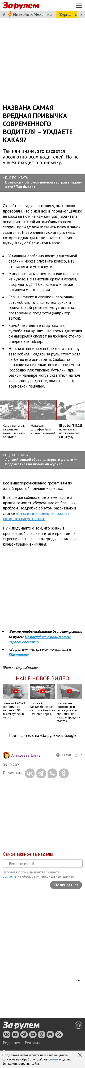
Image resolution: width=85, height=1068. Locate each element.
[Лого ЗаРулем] (21, 6)
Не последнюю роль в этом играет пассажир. (39, 639)
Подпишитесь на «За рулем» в (42, 735)
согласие (10, 876)
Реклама (32, 1042)
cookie (53, 1059)
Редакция (11, 1042)
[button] (80, 1055)
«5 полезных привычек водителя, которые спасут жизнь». (38, 516)
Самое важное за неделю (28, 854)
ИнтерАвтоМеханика (32, 14)
